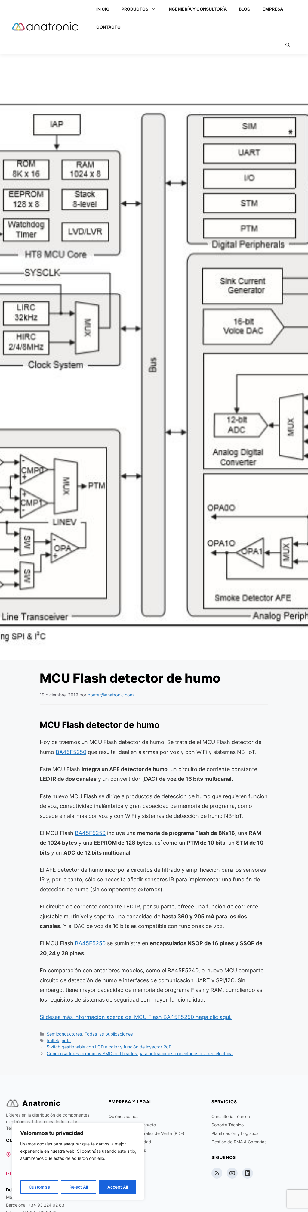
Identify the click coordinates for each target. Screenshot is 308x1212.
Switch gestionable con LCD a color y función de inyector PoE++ (112, 1046)
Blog (245, 8)
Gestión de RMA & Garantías (238, 1141)
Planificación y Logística (235, 1133)
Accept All (117, 1186)
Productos (135, 8)
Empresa (273, 8)
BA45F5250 (71, 752)
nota (66, 1040)
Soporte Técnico (227, 1124)
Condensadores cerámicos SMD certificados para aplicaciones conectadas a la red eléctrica (140, 1053)
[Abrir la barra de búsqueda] (287, 45)
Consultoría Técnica (230, 1116)
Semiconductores (64, 1033)
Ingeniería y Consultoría (197, 8)
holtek (53, 1040)
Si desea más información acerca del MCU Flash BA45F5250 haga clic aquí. (136, 1017)
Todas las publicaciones (109, 1033)
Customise (39, 1186)
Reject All (78, 1186)
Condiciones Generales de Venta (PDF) (146, 1133)
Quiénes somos (123, 1116)
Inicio (102, 8)
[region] (78, 1161)
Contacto (108, 27)
